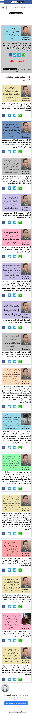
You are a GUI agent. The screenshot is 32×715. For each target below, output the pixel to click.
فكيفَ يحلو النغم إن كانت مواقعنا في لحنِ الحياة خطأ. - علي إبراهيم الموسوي (16, 321)
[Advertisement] (16, 19)
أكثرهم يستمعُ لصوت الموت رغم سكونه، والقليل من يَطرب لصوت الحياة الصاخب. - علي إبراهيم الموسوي (16, 249)
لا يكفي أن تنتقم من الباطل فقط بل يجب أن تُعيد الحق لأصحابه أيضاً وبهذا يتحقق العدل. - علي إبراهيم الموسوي (16, 215)
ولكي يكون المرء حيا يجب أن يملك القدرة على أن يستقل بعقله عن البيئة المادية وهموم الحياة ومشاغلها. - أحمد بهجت (16, 633)
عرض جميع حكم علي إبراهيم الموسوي (16, 703)
